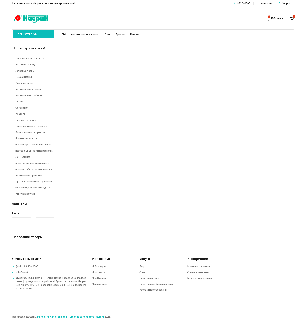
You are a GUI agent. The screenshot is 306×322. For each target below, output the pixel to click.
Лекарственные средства (29, 58)
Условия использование (84, 34)
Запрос (286, 3)
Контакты (266, 3)
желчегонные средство (28, 175)
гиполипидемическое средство (33, 187)
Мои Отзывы (99, 278)
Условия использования (153, 289)
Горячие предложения (199, 278)
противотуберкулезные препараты (34, 169)
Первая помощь (24, 83)
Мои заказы (98, 272)
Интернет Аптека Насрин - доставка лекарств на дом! (70, 316)
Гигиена (19, 101)
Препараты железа (26, 120)
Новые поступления (198, 266)
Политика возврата (150, 278)
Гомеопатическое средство (31, 132)
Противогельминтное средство (33, 181)
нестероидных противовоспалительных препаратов (34, 150)
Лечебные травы (24, 70)
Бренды (120, 34)
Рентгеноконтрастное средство (33, 126)
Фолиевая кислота (26, 138)
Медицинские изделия (28, 89)
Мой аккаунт (99, 266)
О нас (108, 34)
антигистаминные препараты (32, 163)
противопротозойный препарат (33, 144)
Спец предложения (198, 272)
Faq (141, 266)
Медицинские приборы (28, 95)
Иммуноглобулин (25, 193)
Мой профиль (99, 284)
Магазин (134, 34)
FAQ (63, 34)
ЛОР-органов (22, 156)
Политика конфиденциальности (157, 284)
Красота (20, 113)
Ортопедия (21, 107)
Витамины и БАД (25, 64)
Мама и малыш (23, 77)
